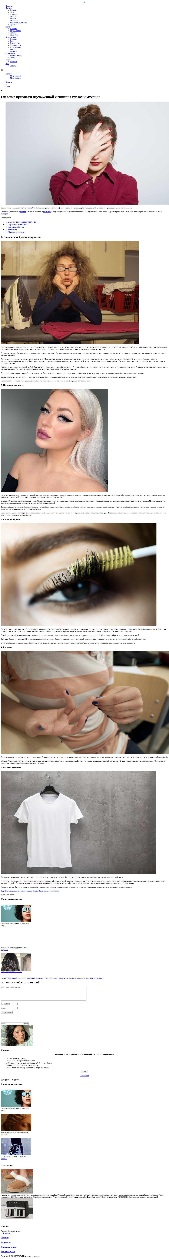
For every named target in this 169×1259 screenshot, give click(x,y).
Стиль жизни (11, 37)
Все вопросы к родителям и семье (21, 1061)
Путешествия (15, 47)
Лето (7, 64)
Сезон (46, 978)
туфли (59, 208)
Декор (12, 49)
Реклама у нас (8, 1251)
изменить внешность (77, 978)
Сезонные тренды (56, 978)
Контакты (6, 1242)
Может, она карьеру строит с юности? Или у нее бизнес (30, 1063)
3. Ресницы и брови (15, 227)
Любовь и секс (16, 55)
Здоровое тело (15, 45)
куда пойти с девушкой (95, 978)
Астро (8, 60)
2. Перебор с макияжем (16, 224)
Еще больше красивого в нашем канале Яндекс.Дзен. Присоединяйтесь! (30, 891)
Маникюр (14, 20)
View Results (84, 1076)
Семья (12, 58)
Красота (9, 8)
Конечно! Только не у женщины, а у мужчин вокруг (28, 1068)
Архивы (4, 1231)
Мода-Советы (15, 31)
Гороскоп (13, 62)
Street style (14, 35)
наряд (30, 208)
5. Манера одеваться (15, 232)
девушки (22, 212)
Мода (8, 27)
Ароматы (13, 14)
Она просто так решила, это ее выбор (23, 1065)
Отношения (10, 53)
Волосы (13, 18)
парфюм (46, 208)
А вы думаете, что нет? (17, 1058)
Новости (9, 6)
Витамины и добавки (18, 22)
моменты (47, 212)
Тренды (13, 25)
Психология (15, 43)
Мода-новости (15, 76)
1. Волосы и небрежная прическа (21, 222)
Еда (11, 41)
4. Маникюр (11, 229)
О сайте (5, 1237)
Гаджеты (13, 51)
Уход (12, 12)
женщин (4, 214)
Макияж (13, 16)
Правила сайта (8, 1247)
